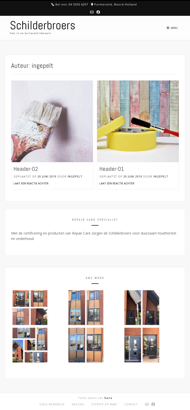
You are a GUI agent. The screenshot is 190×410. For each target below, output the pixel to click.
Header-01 (111, 169)
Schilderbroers (42, 25)
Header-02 (26, 169)
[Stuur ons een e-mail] (92, 12)
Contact (131, 404)
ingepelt (75, 176)
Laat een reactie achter (31, 183)
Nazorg (78, 404)
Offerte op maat (104, 404)
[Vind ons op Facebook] (98, 12)
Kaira (108, 398)
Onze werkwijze (52, 404)
